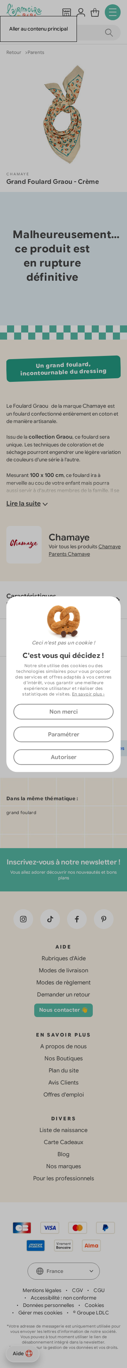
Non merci (63, 711)
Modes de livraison (63, 970)
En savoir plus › (88, 693)
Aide (18, 1353)
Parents (36, 52)
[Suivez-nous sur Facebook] (77, 919)
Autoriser (64, 756)
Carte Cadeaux (63, 1142)
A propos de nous (63, 1046)
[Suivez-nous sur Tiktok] (50, 919)
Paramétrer (63, 734)
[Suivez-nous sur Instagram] (23, 919)
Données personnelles (48, 1305)
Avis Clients (63, 1082)
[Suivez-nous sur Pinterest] (104, 919)
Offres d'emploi (63, 1094)
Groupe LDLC (93, 1312)
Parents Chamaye (69, 554)
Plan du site (64, 1070)
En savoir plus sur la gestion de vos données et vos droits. (63, 1347)
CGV (77, 1290)
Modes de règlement (63, 982)
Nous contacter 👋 (63, 1010)
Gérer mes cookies (40, 1312)
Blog (63, 1154)
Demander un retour (63, 994)
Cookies (94, 1305)
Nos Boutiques (63, 1058)
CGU (99, 1290)
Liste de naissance (63, 1130)
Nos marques (63, 1166)
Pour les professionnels (63, 1178)
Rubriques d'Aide (64, 958)
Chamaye (17, 174)
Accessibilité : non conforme (63, 1298)
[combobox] (64, 1271)
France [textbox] (55, 1271)
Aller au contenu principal (38, 29)
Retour (14, 52)
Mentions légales (42, 1290)
